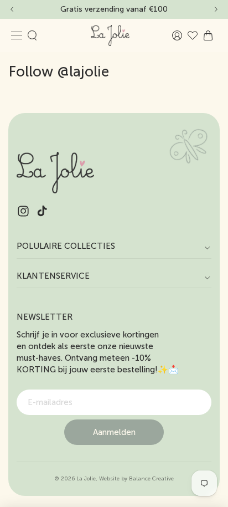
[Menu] (16, 35)
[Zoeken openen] (32, 35)
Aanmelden (114, 432)
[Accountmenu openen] (177, 35)
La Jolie (86, 478)
